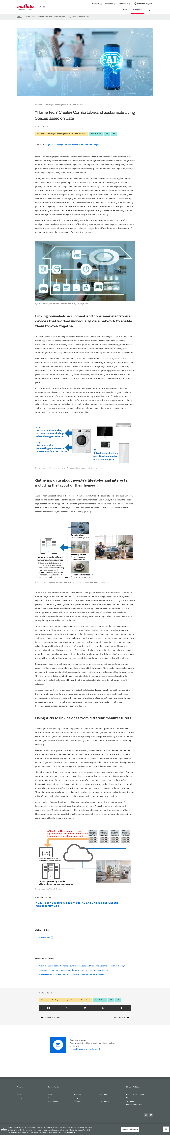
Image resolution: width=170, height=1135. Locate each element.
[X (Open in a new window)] (66, 1008)
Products (97, 3)
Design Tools (79, 1098)
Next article (122, 1017)
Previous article (50, 1017)
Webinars (130, 1101)
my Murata (104, 1101)
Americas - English (143, 3)
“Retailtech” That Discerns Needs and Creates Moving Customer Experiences (73, 970)
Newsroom (130, 1098)
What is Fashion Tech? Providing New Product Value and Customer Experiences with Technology (82, 966)
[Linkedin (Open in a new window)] (85, 1008)
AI (107, 134)
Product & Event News (135, 1095)
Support (103, 1098)
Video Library (53, 1101)
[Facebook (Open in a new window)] (48, 1008)
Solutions (104, 1095)
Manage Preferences (130, 1129)
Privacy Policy (69, 1132)
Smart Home (96, 134)
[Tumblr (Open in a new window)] (122, 1008)
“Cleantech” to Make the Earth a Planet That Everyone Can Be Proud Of (71, 975)
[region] (85, 1129)
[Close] (166, 1129)
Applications (44, 938)
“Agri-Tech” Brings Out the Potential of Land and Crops (72, 145)
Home (124, 10)
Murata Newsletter (134, 1105)
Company (110, 3)
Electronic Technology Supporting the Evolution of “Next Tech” (61, 134)
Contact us (125, 3)
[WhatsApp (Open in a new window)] (103, 1008)
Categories (137, 10)
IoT (114, 134)
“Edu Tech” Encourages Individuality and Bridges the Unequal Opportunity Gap (77, 904)
